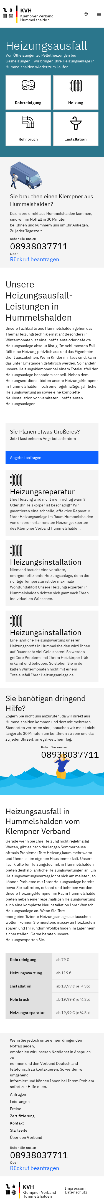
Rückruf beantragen (34, 259)
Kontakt (17, 1123)
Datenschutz (76, 1192)
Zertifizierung (22, 1115)
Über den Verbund (26, 1137)
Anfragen (18, 1094)
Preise (15, 1108)
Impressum (75, 1188)
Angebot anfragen (26, 457)
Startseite (19, 1130)
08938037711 (39, 246)
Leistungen (20, 1101)
